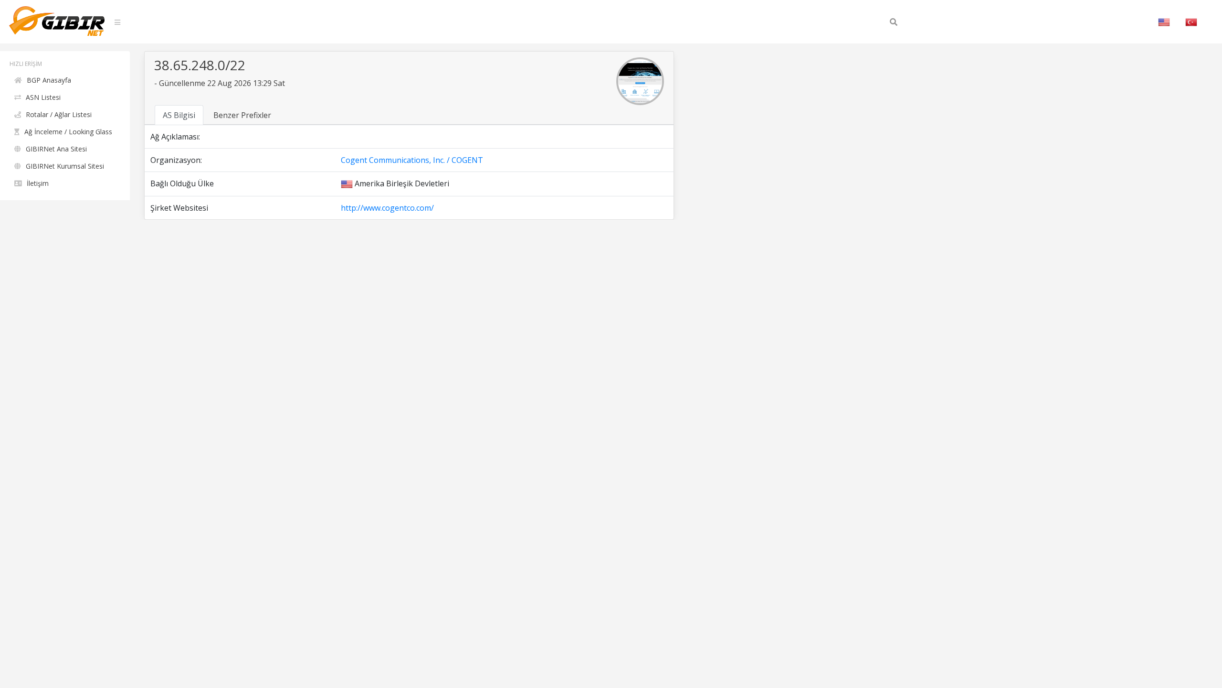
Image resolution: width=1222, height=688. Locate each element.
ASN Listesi (43, 97)
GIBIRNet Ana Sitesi (56, 148)
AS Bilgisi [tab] (179, 115)
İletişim (38, 183)
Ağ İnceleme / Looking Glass (68, 131)
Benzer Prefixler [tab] (242, 115)
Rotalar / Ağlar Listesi (59, 114)
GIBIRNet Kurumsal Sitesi (65, 166)
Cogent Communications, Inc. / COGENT (412, 160)
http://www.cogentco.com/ (387, 208)
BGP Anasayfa (49, 80)
